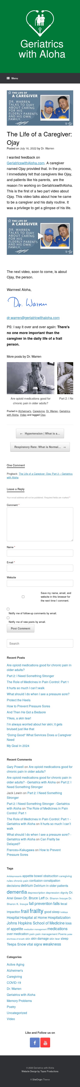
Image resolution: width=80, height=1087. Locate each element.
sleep (64, 938)
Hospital (13, 917)
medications (57, 928)
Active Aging (15, 964)
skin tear (55, 938)
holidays (64, 912)
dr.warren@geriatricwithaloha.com (33, 317)
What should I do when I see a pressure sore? (38, 694)
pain (32, 934)
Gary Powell (15, 766)
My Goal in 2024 (18, 745)
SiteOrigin (37, 1079)
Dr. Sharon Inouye (56, 898)
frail (25, 910)
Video (23, 415)
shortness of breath (16, 938)
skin (27, 938)
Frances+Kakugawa (20, 850)
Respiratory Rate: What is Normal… (40, 447)
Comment (13, 505)
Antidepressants (14, 876)
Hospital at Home (33, 917)
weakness (52, 944)
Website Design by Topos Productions (40, 1071)
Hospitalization (59, 917)
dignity (64, 892)
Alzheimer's (24, 411)
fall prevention (40, 903)
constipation (51, 880)
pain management (46, 934)
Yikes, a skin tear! (19, 718)
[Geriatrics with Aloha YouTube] (45, 1042)
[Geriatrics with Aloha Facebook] (35, 1042)
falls (56, 903)
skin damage (40, 938)
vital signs (34, 944)
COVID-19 (14, 982)
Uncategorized (17, 1013)
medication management (35, 929)
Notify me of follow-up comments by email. (33, 613)
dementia (17, 891)
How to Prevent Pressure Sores (28, 706)
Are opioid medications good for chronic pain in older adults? (39, 769)
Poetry (11, 1006)
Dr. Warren (47, 148)
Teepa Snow (16, 944)
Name (11, 547)
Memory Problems (19, 1000)
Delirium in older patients (51, 885)
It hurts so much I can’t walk (25, 688)
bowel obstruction (46, 876)
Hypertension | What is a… (40, 433)
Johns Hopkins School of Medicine (36, 923)
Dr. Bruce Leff (34, 897)
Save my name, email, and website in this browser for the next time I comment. (56, 596)
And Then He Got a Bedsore (26, 712)
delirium (27, 885)
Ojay (42, 415)
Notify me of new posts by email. (27, 622)
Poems (62, 934)
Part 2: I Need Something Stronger (30, 676)
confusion (36, 880)
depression (53, 892)
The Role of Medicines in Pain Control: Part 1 (38, 682)
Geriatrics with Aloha (21, 994)
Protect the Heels (18, 700)
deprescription (36, 892)
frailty (36, 910)
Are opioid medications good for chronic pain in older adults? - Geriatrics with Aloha (39, 779)
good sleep (52, 911)
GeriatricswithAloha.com (25, 162)
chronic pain (21, 881)
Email (11, 562)
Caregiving (39, 411)
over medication (18, 933)
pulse (69, 934)
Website (11, 577)
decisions (13, 885)
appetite (27, 876)
